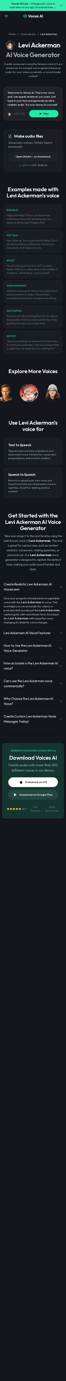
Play (46, 113)
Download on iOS (36, 782)
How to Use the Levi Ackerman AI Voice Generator (27, 648)
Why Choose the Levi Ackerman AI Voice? (28, 701)
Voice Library (28, 34)
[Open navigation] (6, 16)
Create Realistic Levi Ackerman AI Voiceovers (28, 586)
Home (12, 34)
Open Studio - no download (33, 156)
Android (42, 165)
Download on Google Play (36, 794)
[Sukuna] (29, 393)
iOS (34, 165)
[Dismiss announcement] (61, 5)
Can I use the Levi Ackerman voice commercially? (28, 683)
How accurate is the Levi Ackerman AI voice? (31, 665)
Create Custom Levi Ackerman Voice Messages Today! (30, 719)
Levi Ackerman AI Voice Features (27, 633)
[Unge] (52, 393)
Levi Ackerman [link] (49, 34)
